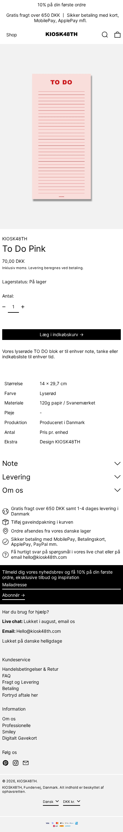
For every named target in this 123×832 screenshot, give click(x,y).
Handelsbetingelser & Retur (30, 669)
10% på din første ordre (62, 4)
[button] (105, 34)
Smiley (9, 731)
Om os (8, 718)
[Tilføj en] (23, 307)
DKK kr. (69, 801)
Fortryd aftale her (20, 695)
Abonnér (11, 595)
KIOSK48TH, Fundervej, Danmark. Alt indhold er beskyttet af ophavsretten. (53, 789)
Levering (35, 268)
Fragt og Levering (20, 682)
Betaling (10, 688)
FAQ (6, 675)
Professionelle (16, 725)
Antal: (8, 296)
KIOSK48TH (14, 238)
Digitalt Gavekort (19, 738)
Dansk (48, 801)
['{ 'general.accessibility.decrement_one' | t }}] (4, 307)
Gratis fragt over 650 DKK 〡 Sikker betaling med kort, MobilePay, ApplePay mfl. (62, 17)
